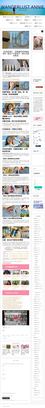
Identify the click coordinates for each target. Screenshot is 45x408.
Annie (34, 335)
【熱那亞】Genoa (37, 273)
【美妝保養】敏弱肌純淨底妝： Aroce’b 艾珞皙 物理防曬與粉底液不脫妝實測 (7, 286)
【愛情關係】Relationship (37, 241)
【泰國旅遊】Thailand (37, 226)
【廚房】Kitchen (36, 313)
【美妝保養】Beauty (37, 322)
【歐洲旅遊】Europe (18, 16)
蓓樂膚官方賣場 (5, 225)
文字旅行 (35, 245)
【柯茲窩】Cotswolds (37, 371)
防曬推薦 (27, 335)
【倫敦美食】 (36, 367)
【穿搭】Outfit (36, 320)
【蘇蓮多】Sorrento (37, 279)
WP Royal (8, 406)
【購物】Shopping (36, 333)
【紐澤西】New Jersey (37, 343)
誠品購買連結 (40, 48)
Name (3, 365)
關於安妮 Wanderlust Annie (8, 16)
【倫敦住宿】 (36, 354)
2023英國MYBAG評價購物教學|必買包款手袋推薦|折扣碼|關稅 (11, 306)
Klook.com (34, 168)
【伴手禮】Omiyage (37, 379)
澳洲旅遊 (34, 388)
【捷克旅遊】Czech (36, 252)
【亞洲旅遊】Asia (35, 218)
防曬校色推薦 (4, 336)
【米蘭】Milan (36, 275)
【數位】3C (35, 316)
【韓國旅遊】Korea (37, 233)
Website (3, 374)
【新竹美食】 (36, 386)
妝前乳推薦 (4, 335)
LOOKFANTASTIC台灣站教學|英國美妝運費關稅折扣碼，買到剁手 (12, 307)
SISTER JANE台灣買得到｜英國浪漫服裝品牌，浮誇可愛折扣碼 (11, 308)
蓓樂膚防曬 (17, 335)
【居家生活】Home (37, 311)
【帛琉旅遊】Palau (36, 222)
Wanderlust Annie (22, 7)
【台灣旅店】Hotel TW (37, 309)
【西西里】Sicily (36, 282)
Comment (3, 378)
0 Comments (27, 338)
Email (3, 369)
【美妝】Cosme (36, 324)
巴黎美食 (36, 264)
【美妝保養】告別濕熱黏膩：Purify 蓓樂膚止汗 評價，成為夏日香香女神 (15, 286)
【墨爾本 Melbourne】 (37, 390)
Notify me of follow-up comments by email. (8, 393)
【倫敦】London (37, 16)
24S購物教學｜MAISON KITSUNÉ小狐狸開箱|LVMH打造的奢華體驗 (12, 302)
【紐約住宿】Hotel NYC (37, 348)
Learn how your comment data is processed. (21, 400)
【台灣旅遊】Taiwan (37, 220)
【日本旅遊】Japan (36, 224)
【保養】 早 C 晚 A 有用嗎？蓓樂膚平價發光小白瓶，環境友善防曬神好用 (24, 276)
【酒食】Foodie (36, 377)
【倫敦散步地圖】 (37, 362)
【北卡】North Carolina (37, 339)
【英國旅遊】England (36, 350)
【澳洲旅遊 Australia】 (38, 26)
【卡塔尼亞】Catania (38, 284)
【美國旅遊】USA (35, 337)
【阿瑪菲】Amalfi (37, 294)
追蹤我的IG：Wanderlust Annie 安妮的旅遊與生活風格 (10, 79)
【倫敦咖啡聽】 (36, 358)
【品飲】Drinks (36, 384)
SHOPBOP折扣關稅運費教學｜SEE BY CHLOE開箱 (9, 304)
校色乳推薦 (8, 335)
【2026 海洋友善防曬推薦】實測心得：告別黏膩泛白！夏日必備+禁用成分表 (16, 276)
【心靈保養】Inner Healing (38, 239)
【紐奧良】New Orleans (37, 341)
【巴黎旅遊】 (36, 256)
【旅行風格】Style (36, 318)
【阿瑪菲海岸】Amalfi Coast (38, 288)
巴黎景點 (36, 262)
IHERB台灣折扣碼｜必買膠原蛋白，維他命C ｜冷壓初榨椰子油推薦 (12, 303)
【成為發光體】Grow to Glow (37, 237)
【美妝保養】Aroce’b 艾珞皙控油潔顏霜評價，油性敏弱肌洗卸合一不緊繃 (25, 286)
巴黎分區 (36, 258)
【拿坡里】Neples (37, 271)
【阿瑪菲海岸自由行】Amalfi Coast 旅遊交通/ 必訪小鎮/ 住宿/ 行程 (17, 251)
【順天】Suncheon (37, 235)
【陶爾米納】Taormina (38, 286)
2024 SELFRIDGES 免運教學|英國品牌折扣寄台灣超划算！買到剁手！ (12, 305)
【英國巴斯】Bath (36, 373)
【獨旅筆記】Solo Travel (36, 299)
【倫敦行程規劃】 (37, 369)
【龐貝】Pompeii (36, 296)
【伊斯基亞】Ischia (37, 269)
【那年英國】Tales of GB (37, 305)
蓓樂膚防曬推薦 (22, 335)
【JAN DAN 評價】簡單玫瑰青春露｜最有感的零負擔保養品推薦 (18, 258)
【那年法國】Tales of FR (37, 303)
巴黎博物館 (36, 260)
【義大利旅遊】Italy (28, 16)
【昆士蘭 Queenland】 (37, 392)
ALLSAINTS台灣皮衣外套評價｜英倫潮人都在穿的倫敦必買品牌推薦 (12, 296)
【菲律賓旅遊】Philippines (38, 228)
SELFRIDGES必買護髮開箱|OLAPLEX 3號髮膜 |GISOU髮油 (11, 301)
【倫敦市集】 (36, 360)
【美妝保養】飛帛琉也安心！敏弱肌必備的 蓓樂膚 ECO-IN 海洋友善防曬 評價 (7, 276)
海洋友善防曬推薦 (13, 335)
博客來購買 (36, 48)
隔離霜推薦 (8, 336)
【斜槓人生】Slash (36, 243)
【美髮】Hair (36, 328)
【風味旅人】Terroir (36, 375)
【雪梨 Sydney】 (36, 394)
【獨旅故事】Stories (37, 301)
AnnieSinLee (5, 338)
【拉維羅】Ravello (37, 292)
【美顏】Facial (36, 326)
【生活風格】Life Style (36, 307)
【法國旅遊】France (27, 26)
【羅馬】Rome (36, 277)
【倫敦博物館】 (36, 356)
